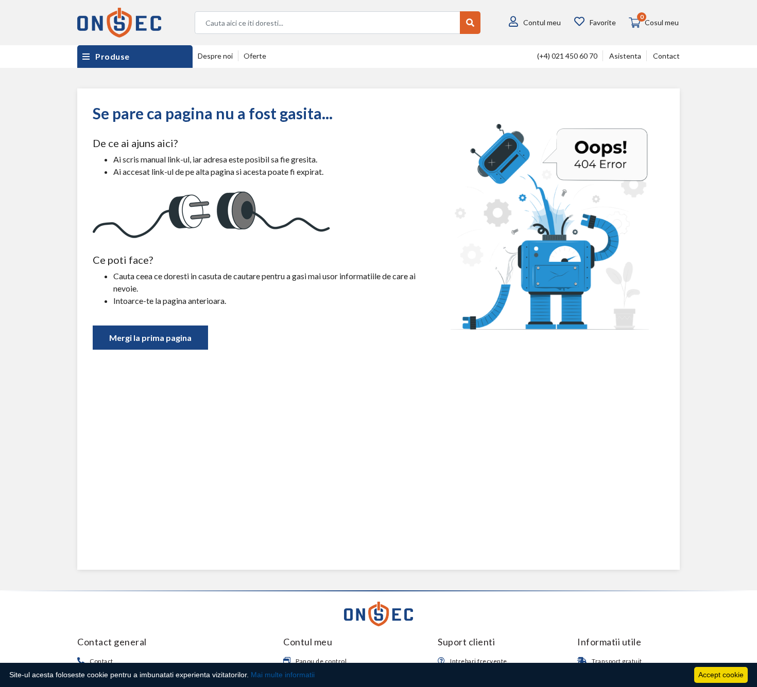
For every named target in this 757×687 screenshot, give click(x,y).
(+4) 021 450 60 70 (567, 55)
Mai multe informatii (283, 675)
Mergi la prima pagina (150, 337)
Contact (666, 55)
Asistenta (625, 55)
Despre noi (215, 55)
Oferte (255, 55)
